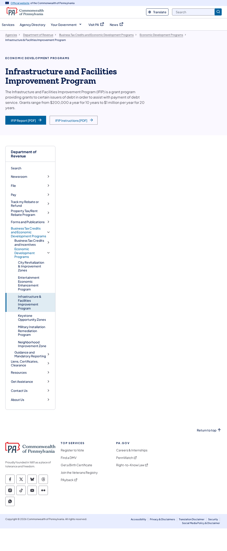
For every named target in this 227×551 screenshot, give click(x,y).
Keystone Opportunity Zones (32, 317)
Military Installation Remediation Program (31, 330)
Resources (19, 372)
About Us (17, 400)
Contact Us (19, 390)
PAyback (67, 480)
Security (213, 519)
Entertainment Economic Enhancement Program (28, 283)
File (13, 186)
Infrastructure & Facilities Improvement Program (29, 302)
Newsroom (19, 176)
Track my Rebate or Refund (25, 204)
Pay (13, 195)
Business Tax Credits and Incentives (29, 242)
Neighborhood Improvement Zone (32, 344)
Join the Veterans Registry (79, 472)
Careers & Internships (131, 450)
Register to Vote (72, 450)
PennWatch (124, 458)
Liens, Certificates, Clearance (24, 363)
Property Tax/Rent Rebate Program (24, 213)
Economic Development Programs (24, 253)
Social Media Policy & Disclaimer (201, 523)
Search (16, 168)
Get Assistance (22, 381)
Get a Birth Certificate (76, 465)
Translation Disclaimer (191, 519)
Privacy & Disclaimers (162, 519)
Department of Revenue (24, 154)
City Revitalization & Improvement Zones (31, 266)
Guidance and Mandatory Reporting (30, 354)
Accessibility (138, 519)
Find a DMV (68, 458)
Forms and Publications (28, 222)
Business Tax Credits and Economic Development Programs (28, 232)
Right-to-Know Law (130, 465)
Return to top (206, 430)
